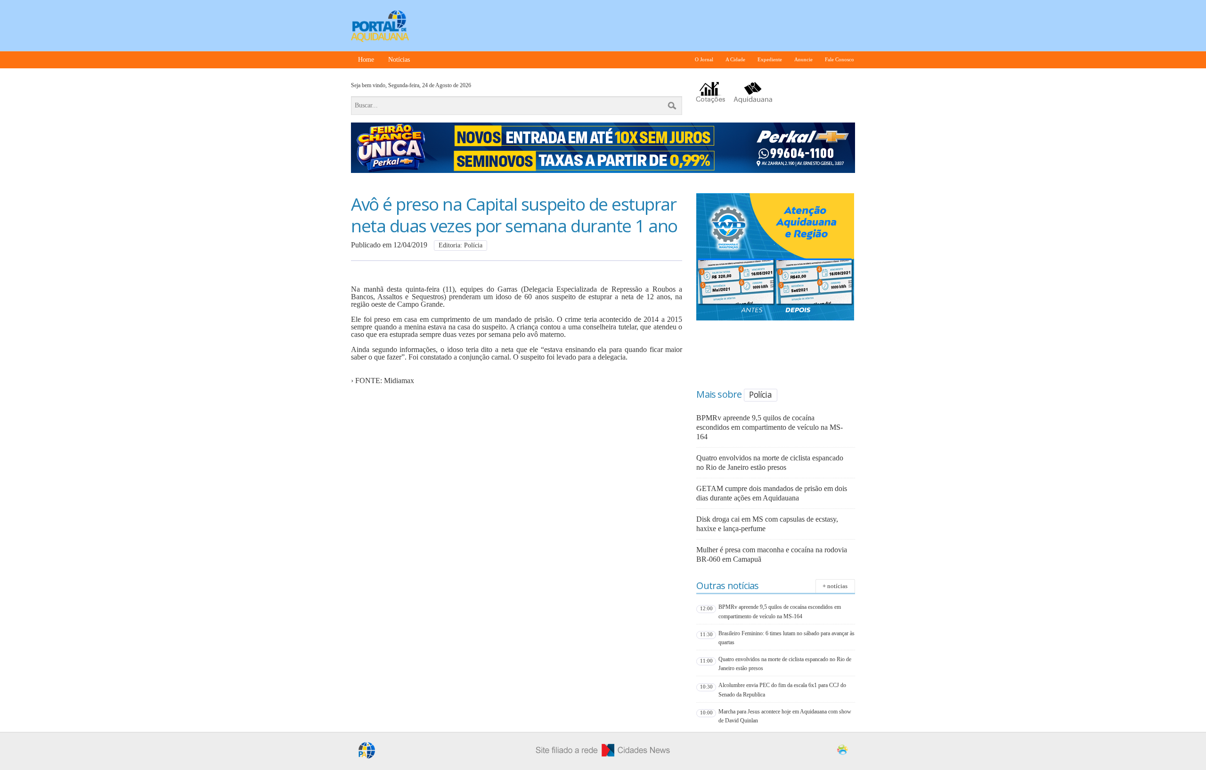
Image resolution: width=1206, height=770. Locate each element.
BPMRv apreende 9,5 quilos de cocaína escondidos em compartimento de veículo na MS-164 (769, 427)
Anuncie (803, 59)
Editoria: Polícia (460, 245)
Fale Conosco (839, 59)
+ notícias (835, 586)
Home (366, 59)
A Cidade (735, 59)
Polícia (760, 394)
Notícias (399, 59)
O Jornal (704, 59)
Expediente (770, 59)
